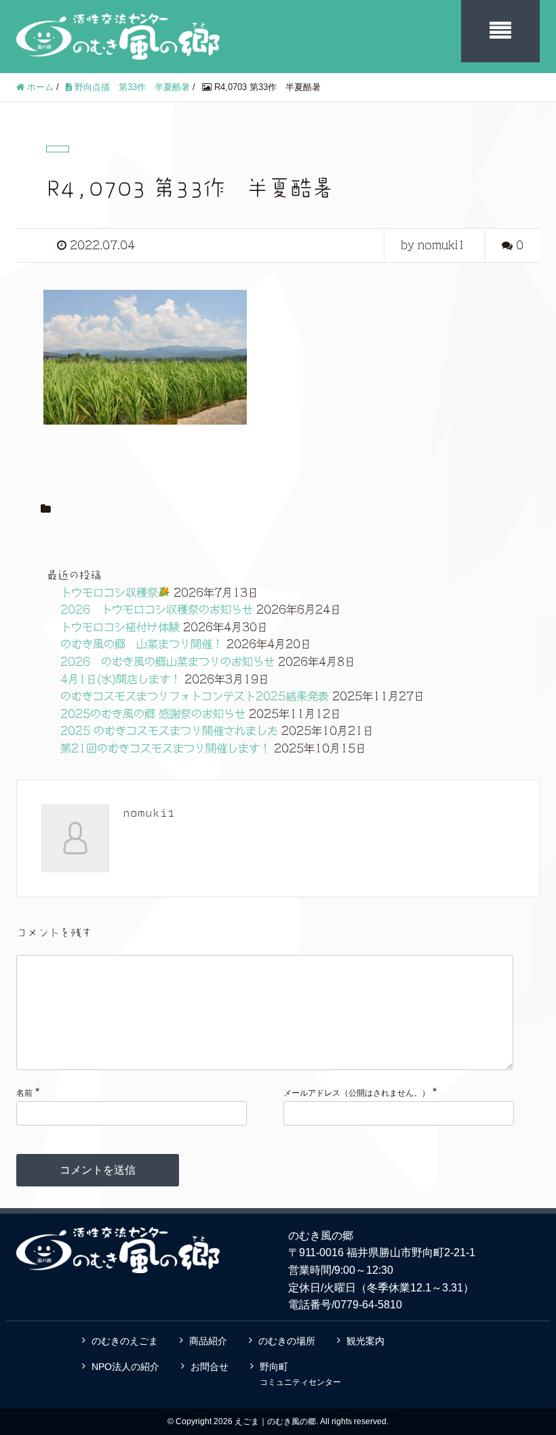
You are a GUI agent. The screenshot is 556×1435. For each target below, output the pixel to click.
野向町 (300, 1374)
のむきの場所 (286, 1340)
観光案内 (365, 1340)
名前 (24, 1093)
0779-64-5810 (368, 1304)
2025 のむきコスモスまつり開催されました (169, 730)
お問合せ (210, 1366)
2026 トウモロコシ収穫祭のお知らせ (156, 609)
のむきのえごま (125, 1340)
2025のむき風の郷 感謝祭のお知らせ (152, 713)
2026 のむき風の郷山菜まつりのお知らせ (167, 661)
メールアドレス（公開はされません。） (356, 1093)
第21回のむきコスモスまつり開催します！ (165, 748)
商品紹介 (208, 1340)
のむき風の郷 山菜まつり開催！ (141, 644)
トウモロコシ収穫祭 (109, 592)
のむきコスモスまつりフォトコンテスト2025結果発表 (194, 696)
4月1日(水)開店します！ (120, 679)
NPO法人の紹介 (125, 1366)
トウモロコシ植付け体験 (120, 627)
